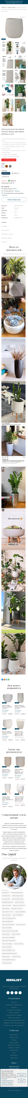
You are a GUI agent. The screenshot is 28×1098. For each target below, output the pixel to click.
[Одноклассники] (4, 679)
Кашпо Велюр (5, 908)
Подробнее (21, 1075)
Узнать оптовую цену (14, 199)
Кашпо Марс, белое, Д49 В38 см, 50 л (7, 707)
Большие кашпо (6, 895)
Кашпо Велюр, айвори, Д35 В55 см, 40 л (20, 707)
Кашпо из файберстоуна (8, 950)
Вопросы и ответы (14, 1047)
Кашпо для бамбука (20, 911)
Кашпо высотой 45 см (7, 911)
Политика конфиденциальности (14, 1020)
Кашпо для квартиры (7, 921)
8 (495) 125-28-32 (14, 1068)
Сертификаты (14, 1050)
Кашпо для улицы (18, 943)
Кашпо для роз (6, 934)
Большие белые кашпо (17, 892)
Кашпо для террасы (7, 943)
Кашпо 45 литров (19, 902)
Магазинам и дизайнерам (14, 1005)
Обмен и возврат (6, 238)
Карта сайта (14, 1058)
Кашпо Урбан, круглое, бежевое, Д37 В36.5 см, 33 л (19, 771)
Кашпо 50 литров (6, 905)
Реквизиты (14, 1055)
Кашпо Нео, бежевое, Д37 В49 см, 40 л (6, 771)
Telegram (17, 191)
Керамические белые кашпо (9, 953)
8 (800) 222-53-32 (14, 1066)
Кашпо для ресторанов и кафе (10, 931)
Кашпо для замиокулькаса (8, 918)
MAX (15, 188)
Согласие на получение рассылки (14, 1025)
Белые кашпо (5, 892)
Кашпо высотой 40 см (16, 908)
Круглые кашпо (6, 956)
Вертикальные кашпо (17, 895)
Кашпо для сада (16, 934)
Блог (14, 1052)
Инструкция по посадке (14, 1015)
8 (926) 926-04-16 (17, 3)
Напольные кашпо (6, 963)
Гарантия (4, 242)
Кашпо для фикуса (6, 946)
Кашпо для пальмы (7, 927)
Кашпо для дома (6, 914)
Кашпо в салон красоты (19, 905)
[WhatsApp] (8, 679)
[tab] (14, 222)
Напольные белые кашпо (8, 959)
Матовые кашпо (16, 956)
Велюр (15, 154)
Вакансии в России (14, 1045)
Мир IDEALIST (14, 1035)
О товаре (4, 226)
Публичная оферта (14, 1017)
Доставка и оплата (7, 234)
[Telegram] (6, 679)
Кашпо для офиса (20, 924)
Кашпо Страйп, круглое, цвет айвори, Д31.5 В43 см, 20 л (19, 799)
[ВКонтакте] (2, 679)
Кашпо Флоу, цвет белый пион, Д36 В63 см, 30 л (7, 799)
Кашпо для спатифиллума (8, 940)
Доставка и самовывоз (14, 1010)
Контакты (14, 1002)
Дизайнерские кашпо (7, 902)
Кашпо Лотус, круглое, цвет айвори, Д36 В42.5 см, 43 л (19, 733)
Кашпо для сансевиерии (8, 937)
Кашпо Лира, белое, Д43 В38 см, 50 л (7, 733)
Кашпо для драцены (18, 914)
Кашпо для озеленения (8, 924)
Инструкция (5, 230)
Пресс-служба (14, 1042)
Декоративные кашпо (17, 899)
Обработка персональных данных (14, 1023)
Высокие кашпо (6, 899)
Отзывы (3, 222)
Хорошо (22, 1080)
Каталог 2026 (14, 1037)
